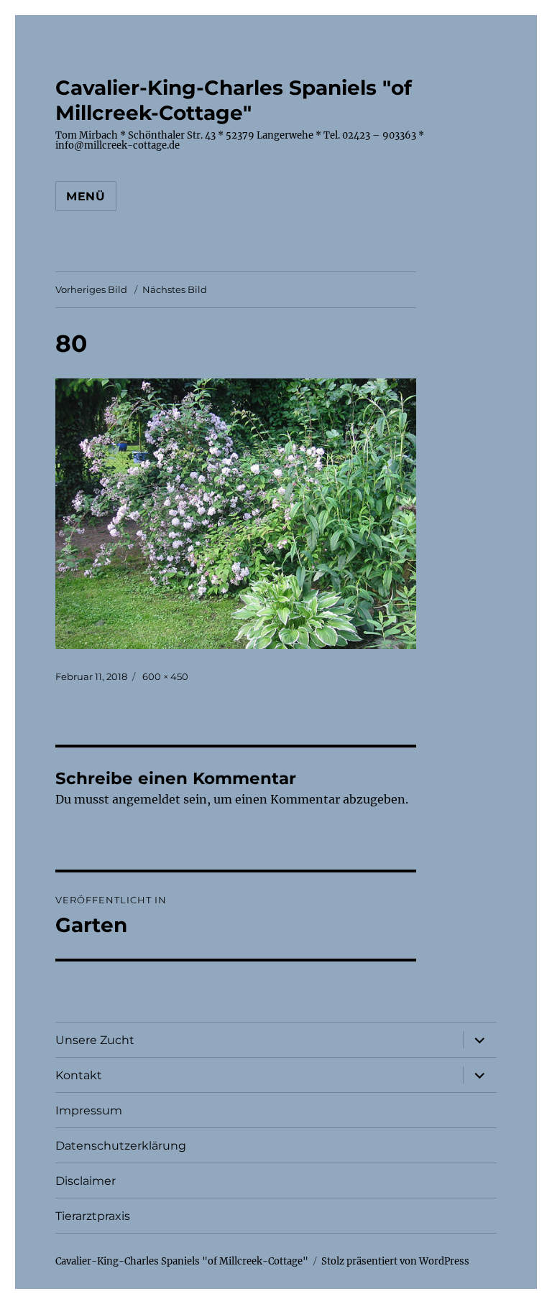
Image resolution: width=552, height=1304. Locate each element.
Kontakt (78, 1075)
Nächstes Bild (174, 289)
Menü (86, 196)
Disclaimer (85, 1181)
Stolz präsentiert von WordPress (395, 1261)
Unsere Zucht (94, 1040)
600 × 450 (165, 676)
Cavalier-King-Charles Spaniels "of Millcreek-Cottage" (233, 100)
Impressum (88, 1110)
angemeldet (146, 799)
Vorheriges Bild (91, 289)
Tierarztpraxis (92, 1216)
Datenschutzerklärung (120, 1145)
